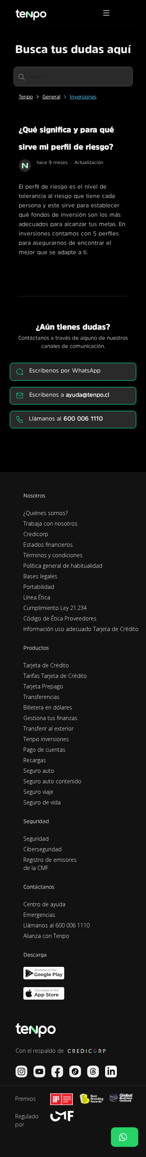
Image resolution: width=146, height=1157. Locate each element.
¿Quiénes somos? (45, 513)
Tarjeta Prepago (43, 686)
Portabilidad (38, 586)
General (51, 96)
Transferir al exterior (48, 728)
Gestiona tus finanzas (50, 718)
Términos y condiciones (53, 555)
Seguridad (36, 838)
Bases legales (40, 576)
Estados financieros (48, 544)
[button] (109, 13)
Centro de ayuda (44, 904)
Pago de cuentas (44, 749)
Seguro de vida (42, 802)
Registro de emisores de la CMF (50, 864)
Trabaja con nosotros (50, 523)
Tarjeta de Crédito (46, 665)
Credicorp (35, 534)
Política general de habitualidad (62, 565)
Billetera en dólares (47, 707)
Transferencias (41, 697)
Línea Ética (36, 597)
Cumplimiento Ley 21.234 (55, 607)
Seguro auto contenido (52, 781)
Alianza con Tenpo (46, 936)
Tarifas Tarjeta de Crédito (55, 675)
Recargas (34, 760)
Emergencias (39, 914)
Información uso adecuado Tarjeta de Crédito (81, 629)
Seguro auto (38, 770)
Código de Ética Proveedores (60, 618)
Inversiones (83, 96)
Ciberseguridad (42, 849)
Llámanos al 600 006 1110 (56, 925)
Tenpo (26, 96)
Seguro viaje (38, 791)
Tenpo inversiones (46, 739)
